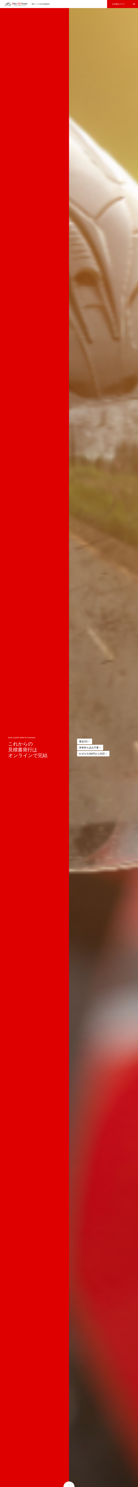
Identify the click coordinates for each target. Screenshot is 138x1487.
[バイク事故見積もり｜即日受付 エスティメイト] (16, 4)
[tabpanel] (103, 747)
